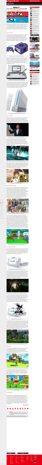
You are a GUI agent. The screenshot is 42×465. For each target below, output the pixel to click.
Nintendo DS (11, 461)
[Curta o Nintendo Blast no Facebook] (1, 464)
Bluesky (22, 409)
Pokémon (22, 455)
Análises (7, 459)
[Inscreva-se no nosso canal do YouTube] (4, 464)
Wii (10, 460)
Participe (31, 457)
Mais (27, 409)
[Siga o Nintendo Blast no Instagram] (2, 464)
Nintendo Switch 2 (12, 456)
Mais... (27, 460)
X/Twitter (10, 409)
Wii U (18, 7)
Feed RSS (28, 459)
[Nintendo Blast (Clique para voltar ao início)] (11, 1)
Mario (16, 456)
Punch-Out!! (22, 460)
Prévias (6, 460)
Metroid (22, 456)
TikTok (15, 409)
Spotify (17, 409)
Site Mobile (7, 457)
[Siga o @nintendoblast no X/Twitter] (3, 464)
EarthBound (22, 459)
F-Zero (16, 459)
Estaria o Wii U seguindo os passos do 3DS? (16, 8)
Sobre (31, 456)
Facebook (28, 456)
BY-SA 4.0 (25, 416)
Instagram (8, 409)
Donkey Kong (22, 457)
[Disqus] (16, 426)
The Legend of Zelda (18, 457)
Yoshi (16, 460)
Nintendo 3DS (11, 459)
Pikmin (16, 461)
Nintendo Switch (11, 457)
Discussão (15, 7)
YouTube (13, 409)
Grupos (25, 409)
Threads (20, 409)
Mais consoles (11, 463)
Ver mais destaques (34, 70)
